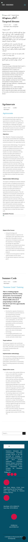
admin (16, 24)
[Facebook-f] (8, 474)
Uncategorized (15, 26)
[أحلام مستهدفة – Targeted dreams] (9, 3)
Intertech (18, 538)
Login (3, 4)
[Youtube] (15, 474)
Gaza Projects (6, 26)
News (11, 26)
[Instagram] (11, 474)
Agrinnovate (8, 104)
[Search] (24, 433)
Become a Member (9, 4)
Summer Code (9, 278)
